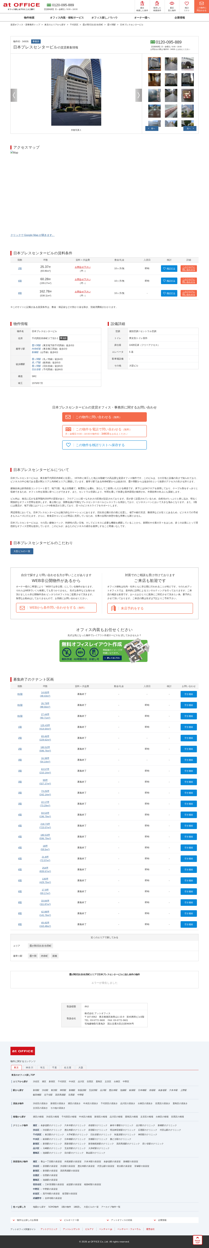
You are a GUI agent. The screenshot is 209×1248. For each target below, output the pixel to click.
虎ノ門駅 (36, 362)
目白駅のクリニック (74, 1153)
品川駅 (103, 1090)
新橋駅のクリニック (167, 1125)
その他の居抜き (57, 1108)
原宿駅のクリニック (97, 1130)
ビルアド (89, 1229)
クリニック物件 (20, 1125)
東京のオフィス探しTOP (23, 1075)
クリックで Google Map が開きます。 (32, 235)
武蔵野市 (37, 1198)
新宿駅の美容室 (50, 1170)
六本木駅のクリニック (75, 1125)
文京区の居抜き (40, 1108)
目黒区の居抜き (162, 1103)
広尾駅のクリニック (147, 1130)
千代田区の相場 (69, 1116)
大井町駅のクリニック (99, 1148)
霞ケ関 (33, 956)
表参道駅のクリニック (51, 1125)
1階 (20, 727)
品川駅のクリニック (145, 1125)
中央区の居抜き (90, 1103)
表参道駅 (162, 1090)
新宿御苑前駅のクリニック (101, 1143)
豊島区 (99, 1081)
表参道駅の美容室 (112, 1161)
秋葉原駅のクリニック (125, 1134)
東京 (16, 1067)
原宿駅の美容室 (50, 1166)
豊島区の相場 (131, 1116)
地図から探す (39, 1207)
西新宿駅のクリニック (75, 1143)
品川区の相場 (116, 1116)
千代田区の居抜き (109, 1103)
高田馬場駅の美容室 (69, 1170)
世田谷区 (37, 1184)
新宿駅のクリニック (52, 1143)
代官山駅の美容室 (105, 1166)
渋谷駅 (45, 1090)
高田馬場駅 (60, 1095)
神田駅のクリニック (147, 1134)
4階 (20, 814)
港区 (44, 1081)
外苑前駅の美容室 (72, 1161)
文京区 (108, 1081)
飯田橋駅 (37, 1095)
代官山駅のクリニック (170, 1130)
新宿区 (52, 1081)
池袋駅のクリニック (52, 1153)
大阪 (80, 1067)
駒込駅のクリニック (95, 1153)
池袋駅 (123, 1090)
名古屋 (68, 1067)
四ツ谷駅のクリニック (153, 1143)
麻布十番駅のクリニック (121, 1125)
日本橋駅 (142, 1090)
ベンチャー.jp (105, 1229)
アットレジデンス (71, 1229)
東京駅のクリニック (54, 1134)
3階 (20, 760)
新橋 (54, 956)
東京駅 (54, 1090)
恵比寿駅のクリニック (75, 1130)
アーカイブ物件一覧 (110, 1207)
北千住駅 (48, 1095)
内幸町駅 (36, 348)
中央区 (72, 1081)
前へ (153, 128)
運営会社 (150, 1229)
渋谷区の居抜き (40, 1103)
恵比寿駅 (113, 1090)
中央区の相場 (85, 1116)
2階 (20, 268)
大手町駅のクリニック (77, 1134)
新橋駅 (35, 352)
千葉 (54, 1067)
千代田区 (62, 1081)
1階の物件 (66, 1207)
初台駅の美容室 (124, 1166)
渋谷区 (36, 1081)
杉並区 (36, 1193)
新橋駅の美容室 (130, 1161)
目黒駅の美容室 (50, 1175)
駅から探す (18, 1090)
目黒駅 (71, 1095)
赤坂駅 (152, 1090)
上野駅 (183, 1090)
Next (138, 95)
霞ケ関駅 (36, 345)
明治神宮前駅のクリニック (123, 1130)
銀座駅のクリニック (52, 1139)
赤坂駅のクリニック (97, 1125)
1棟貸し (77, 1207)
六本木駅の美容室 (92, 1161)
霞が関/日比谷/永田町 (40, 945)
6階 (20, 281)
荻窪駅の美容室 (69, 1193)
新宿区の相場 (100, 1116)
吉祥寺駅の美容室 (53, 1198)
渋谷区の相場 (52, 1116)
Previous (14, 95)
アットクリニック (48, 1229)
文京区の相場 (146, 1116)
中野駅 (80, 1095)
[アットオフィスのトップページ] (21, 6)
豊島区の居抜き (180, 1103)
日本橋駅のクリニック (75, 1139)
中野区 (126, 1081)
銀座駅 (132, 1090)
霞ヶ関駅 (36, 359)
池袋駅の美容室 (50, 1180)
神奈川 (29, 1067)
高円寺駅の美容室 (51, 1193)
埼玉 (42, 1067)
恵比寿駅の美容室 (86, 1166)
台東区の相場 (162, 1116)
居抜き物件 (18, 1103)
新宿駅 (36, 1090)
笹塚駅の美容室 (141, 1166)
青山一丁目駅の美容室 (51, 1161)
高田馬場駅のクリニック (128, 1143)
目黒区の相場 (177, 1116)
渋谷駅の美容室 (67, 1166)
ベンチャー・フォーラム (129, 1229)
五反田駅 (93, 1090)
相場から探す (19, 1116)
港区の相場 (38, 1116)
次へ (189, 128)
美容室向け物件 (20, 1161)
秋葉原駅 (82, 1090)
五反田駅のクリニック (75, 1148)
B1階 (20, 694)
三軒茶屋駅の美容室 (54, 1184)
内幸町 (44, 956)
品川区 (81, 1081)
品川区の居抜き (127, 1103)
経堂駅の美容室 (74, 1184)
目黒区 (90, 1081)
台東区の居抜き (145, 1103)
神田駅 (63, 1090)
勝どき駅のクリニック (120, 1139)
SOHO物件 (53, 1207)
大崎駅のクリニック (52, 1148)
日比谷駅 (36, 369)
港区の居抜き (74, 1103)
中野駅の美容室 (50, 1189)
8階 (20, 293)
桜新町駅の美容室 (92, 1184)
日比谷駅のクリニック (101, 1134)
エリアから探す (20, 1081)
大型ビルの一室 (22, 551)
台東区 (117, 1081)
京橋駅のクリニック (97, 1139)
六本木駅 (173, 1090)
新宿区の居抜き (57, 1103)
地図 (64, 338)
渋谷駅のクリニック (52, 1130)
